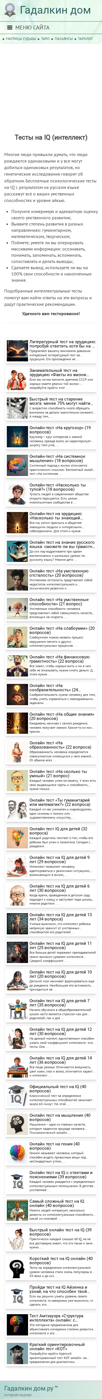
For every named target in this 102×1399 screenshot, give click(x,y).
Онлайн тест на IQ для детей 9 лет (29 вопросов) (59, 860)
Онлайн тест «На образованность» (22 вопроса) (60, 745)
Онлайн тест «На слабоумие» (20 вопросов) (62, 630)
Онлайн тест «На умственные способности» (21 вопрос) (59, 602)
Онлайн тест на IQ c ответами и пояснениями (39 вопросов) (61, 1175)
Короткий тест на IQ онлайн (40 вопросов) (61, 1261)
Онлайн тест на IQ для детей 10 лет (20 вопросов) (60, 974)
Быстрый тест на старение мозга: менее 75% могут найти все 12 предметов (59, 401)
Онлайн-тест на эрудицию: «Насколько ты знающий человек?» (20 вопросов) (55, 516)
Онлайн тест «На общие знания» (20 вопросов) (61, 716)
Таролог (85, 38)
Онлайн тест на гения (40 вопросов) (54, 1146)
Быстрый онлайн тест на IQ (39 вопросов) (60, 1232)
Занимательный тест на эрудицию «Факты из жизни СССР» (57, 372)
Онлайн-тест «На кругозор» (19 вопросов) (60, 430)
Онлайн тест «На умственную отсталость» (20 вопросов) (58, 573)
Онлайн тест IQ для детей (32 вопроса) (58, 831)
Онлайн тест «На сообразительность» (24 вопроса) (53, 688)
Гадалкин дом (55, 10)
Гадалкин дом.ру (28, 1388)
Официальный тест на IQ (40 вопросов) (57, 1089)
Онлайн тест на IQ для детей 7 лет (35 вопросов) (59, 1003)
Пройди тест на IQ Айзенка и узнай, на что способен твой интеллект (58, 1289)
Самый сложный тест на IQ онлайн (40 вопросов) (56, 1203)
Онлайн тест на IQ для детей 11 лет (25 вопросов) (60, 945)
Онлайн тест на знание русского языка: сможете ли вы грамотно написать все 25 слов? (62, 544)
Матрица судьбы (21, 38)
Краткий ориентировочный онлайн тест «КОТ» (57, 1347)
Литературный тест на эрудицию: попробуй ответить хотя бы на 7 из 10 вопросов (62, 344)
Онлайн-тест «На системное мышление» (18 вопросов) (57, 458)
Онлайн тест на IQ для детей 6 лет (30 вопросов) (59, 888)
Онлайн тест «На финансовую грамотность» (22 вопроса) (59, 659)
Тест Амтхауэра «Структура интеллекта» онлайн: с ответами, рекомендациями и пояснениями (59, 1318)
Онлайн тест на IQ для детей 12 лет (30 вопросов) (60, 1031)
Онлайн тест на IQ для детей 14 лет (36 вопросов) (60, 1060)
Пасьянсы (64, 38)
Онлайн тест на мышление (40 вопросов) (59, 1117)
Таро (45, 38)
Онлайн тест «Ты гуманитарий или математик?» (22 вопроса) (59, 802)
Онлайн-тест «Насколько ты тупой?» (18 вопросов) (57, 487)
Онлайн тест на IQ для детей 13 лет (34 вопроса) (60, 917)
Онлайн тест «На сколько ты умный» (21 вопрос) (58, 774)
